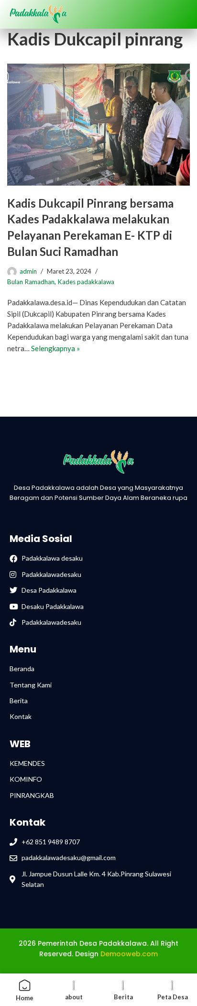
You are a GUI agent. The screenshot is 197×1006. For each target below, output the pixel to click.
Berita (123, 997)
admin (28, 271)
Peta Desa (172, 997)
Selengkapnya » (55, 348)
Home (24, 998)
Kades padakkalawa (85, 282)
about (74, 997)
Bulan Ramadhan (31, 282)
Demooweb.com (129, 954)
